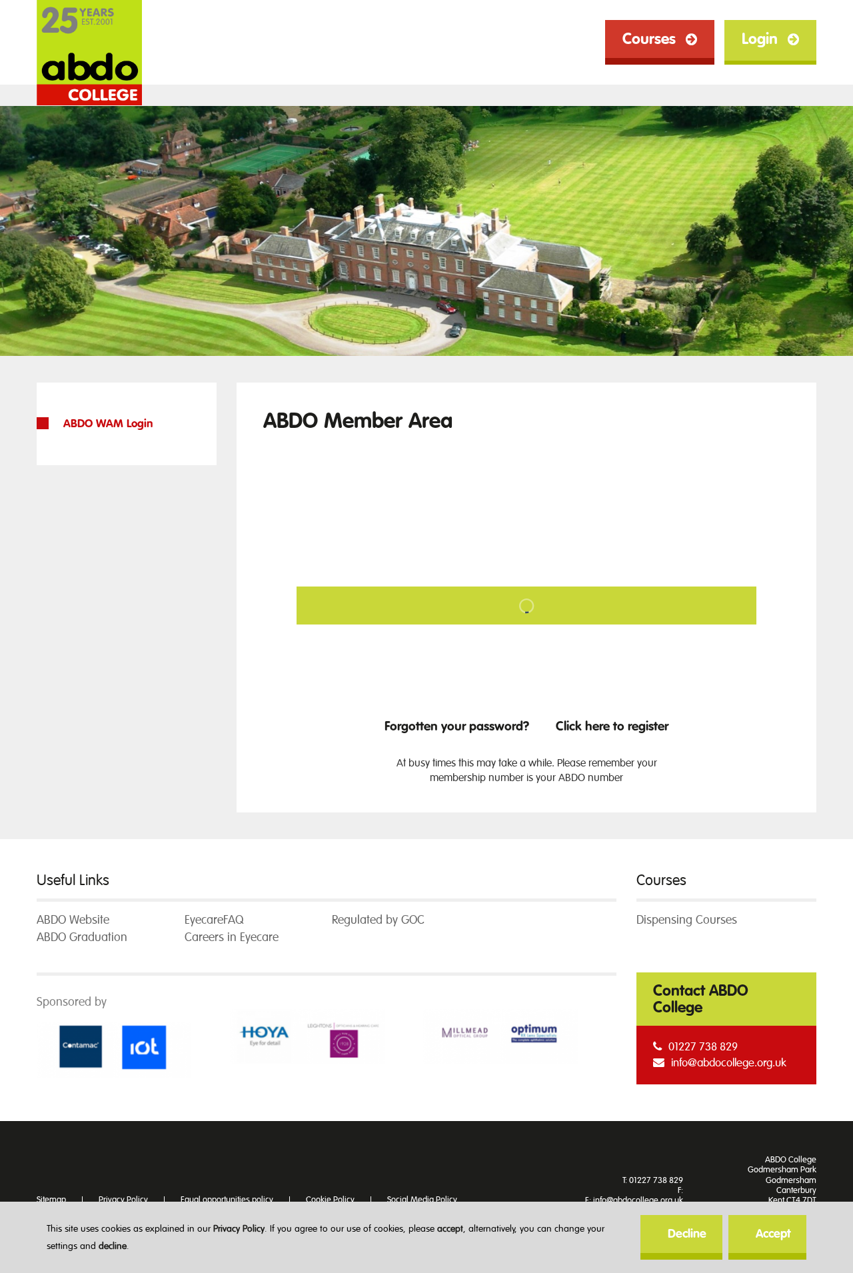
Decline (687, 1234)
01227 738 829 (703, 1047)
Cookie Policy (330, 1199)
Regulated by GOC (378, 920)
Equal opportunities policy (227, 1199)
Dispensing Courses (686, 920)
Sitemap (51, 1199)
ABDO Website (73, 920)
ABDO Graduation (82, 937)
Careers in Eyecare (232, 937)
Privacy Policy (239, 1228)
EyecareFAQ (214, 920)
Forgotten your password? (457, 726)
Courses (649, 39)
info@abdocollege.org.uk (728, 1063)
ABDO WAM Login (108, 424)
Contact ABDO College (700, 999)
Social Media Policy (422, 1199)
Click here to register (612, 726)
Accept (773, 1234)
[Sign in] (526, 609)
